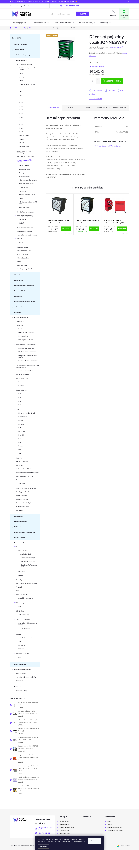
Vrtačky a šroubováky (23, 619)
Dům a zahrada (19, 543)
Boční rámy (20, 510)
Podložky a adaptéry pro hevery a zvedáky (29, 69)
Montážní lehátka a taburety (25, 212)
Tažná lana (19, 325)
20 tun (21, 117)
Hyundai (21, 435)
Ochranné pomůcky (23, 258)
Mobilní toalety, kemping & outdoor (27, 473)
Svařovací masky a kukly (24, 251)
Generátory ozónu (22, 247)
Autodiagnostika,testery (22, 55)
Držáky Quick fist (21, 496)
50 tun (21, 132)
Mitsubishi (21, 431)
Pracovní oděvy (19, 516)
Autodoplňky (18, 307)
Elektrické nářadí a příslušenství (24, 532)
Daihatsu (21, 424)
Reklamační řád (64, 830)
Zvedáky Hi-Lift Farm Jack (24, 371)
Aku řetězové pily (25, 554)
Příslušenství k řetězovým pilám (28, 566)
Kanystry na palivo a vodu (24, 476)
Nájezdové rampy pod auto (25, 156)
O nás (11, 6)
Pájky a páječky (19, 538)
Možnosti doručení (98, 67)
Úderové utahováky (22, 653)
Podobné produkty (119, 108)
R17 (19, 401)
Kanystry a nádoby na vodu (25, 580)
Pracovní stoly (23, 191)
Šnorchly (19, 458)
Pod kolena (22, 219)
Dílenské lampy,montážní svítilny (27, 235)
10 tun (21, 102)
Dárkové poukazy (20, 664)
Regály (21, 198)
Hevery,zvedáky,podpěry (24, 64)
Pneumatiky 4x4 (21, 390)
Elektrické (21, 649)
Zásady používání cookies (115, 830)
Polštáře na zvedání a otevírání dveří (28, 203)
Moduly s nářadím (24, 165)
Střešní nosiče (20, 321)
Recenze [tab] (70, 108)
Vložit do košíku (113, 81)
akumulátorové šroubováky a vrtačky (27, 624)
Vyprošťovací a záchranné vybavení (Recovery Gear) (27, 366)
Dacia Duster (22, 417)
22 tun (21, 121)
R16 (19, 397)
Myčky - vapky (21, 603)
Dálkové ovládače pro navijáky (27, 361)
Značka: (95, 99)
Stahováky (17, 275)
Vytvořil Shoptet (124, 846)
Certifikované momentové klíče (26, 677)
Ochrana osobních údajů (115, 827)
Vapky (18, 480)
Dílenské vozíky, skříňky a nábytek (25, 161)
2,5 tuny (21, 77)
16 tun (21, 113)
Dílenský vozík (23, 173)
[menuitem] (21, 23)
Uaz (19, 442)
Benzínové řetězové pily (27, 558)
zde (83, 841)
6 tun (20, 95)
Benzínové (21, 645)
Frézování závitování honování (24, 286)
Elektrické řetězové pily (27, 561)
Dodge (20, 446)
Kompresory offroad (22, 374)
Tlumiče (18, 409)
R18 (19, 405)
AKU (19, 606)
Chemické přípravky (20, 522)
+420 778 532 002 (44, 833)
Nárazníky (19, 465)
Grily (17, 591)
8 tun (20, 99)
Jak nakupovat (20, 6)
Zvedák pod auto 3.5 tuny (27, 84)
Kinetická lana (22, 329)
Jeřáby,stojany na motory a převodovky (25, 152)
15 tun (21, 110)
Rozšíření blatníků (22, 499)
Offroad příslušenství (21, 317)
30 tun (21, 124)
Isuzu (20, 428)
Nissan (20, 420)
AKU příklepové (25, 628)
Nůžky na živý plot (22, 594)
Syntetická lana (23, 336)
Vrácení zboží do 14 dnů (67, 827)
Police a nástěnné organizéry (28, 180)
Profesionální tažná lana (25, 332)
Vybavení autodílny (21, 60)
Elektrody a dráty (21, 691)
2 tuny (21, 73)
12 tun (21, 106)
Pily (17, 547)
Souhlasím (95, 841)
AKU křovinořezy (23, 615)
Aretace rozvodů (19, 50)
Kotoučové (21, 571)
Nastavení (43, 846)
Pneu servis (18, 296)
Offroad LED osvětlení (23, 469)
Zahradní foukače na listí (24, 638)
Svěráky (19, 239)
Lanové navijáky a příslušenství (26, 344)
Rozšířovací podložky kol (24, 503)
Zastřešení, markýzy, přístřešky (26, 488)
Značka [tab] (103, 108)
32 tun (21, 128)
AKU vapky (21, 484)
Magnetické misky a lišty (24, 231)
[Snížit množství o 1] (98, 82)
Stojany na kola (23, 187)
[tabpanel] (60, 214)
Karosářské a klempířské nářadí (24, 302)
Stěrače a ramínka (22, 462)
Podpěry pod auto (24, 146)
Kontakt (109, 824)
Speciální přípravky (20, 44)
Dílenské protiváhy (22, 265)
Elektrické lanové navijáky (26, 348)
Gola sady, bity (21, 673)
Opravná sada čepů (22, 507)
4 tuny (21, 88)
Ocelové (21, 382)
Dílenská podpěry (24, 207)
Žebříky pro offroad (22, 492)
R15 (19, 394)
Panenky (21, 139)
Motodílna (17, 312)
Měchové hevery (24, 135)
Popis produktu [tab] (54, 108)
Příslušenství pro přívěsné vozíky (26, 583)
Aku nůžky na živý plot (25, 598)
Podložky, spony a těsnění (25, 269)
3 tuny (21, 81)
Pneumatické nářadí (20, 291)
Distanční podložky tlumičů (27, 413)
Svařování (17, 687)
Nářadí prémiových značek (23, 669)
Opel (19, 439)
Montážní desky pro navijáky (27, 352)
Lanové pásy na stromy (25, 340)
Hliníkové (21, 385)
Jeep (19, 453)
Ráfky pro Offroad (22, 378)
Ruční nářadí (18, 280)
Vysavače (19, 587)
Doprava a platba (33, 6)
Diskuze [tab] (87, 108)
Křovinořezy (20, 611)
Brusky (20, 575)
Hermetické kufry (24, 176)
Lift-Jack (21, 143)
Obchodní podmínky (66, 833)
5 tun (20, 91)
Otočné (21, 242)
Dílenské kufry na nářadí (26, 184)
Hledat (83, 14)
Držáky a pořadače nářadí (27, 195)
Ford (19, 450)
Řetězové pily (22, 550)
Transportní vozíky (24, 169)
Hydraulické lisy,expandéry (25, 228)
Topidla (19, 262)
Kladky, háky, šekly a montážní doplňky (27, 356)
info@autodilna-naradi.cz (45, 828)
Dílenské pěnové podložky (25, 216)
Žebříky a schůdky (22, 254)
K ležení (21, 223)
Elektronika (18, 527)
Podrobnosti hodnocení (116, 47)
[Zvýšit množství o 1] (98, 79)
